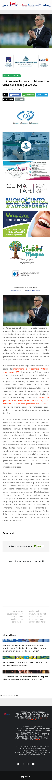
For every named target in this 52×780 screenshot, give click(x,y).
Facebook (16, 95)
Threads (9, 99)
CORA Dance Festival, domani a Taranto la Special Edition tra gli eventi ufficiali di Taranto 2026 (26, 678)
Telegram (43, 95)
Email (21, 99)
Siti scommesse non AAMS (9, 696)
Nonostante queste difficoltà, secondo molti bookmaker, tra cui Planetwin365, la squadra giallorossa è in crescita (26, 400)
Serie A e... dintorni (12, 75)
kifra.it (37, 739)
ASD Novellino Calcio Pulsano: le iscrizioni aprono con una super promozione (25, 663)
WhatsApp (29, 95)
